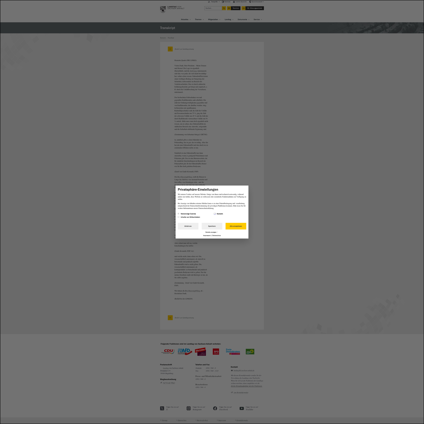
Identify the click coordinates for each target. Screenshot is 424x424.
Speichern (212, 226)
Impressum (207, 235)
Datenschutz (216, 235)
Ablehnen (188, 226)
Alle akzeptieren (236, 226)
